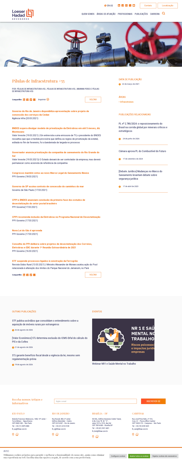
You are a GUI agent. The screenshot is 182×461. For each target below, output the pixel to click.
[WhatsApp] (34, 100)
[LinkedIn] (24, 100)
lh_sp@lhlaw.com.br (19, 429)
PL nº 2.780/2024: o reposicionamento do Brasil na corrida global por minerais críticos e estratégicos (143, 127)
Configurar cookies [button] (118, 456)
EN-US (110, 5)
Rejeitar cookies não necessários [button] (165, 456)
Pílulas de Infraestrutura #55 (31, 89)
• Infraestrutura (126, 102)
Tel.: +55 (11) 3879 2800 (20, 426)
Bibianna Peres (84, 89)
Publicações (141, 14)
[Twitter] (31, 100)
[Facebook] (27, 100)
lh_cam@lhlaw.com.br (140, 429)
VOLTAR (93, 99)
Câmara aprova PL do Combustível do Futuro (142, 151)
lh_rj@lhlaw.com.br (59, 429)
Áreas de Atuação (106, 14)
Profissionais (125, 14)
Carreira (155, 14)
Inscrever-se (153, 401)
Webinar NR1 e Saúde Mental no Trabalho (114, 363)
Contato (148, 5)
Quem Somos (88, 14)
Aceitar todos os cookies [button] (139, 456)
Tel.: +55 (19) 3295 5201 (140, 426)
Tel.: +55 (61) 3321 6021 (100, 428)
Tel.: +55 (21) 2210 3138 (60, 426)
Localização (167, 5)
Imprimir (42, 99)
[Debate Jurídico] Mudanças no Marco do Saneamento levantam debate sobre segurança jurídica (140, 175)
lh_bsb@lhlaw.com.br (100, 431)
